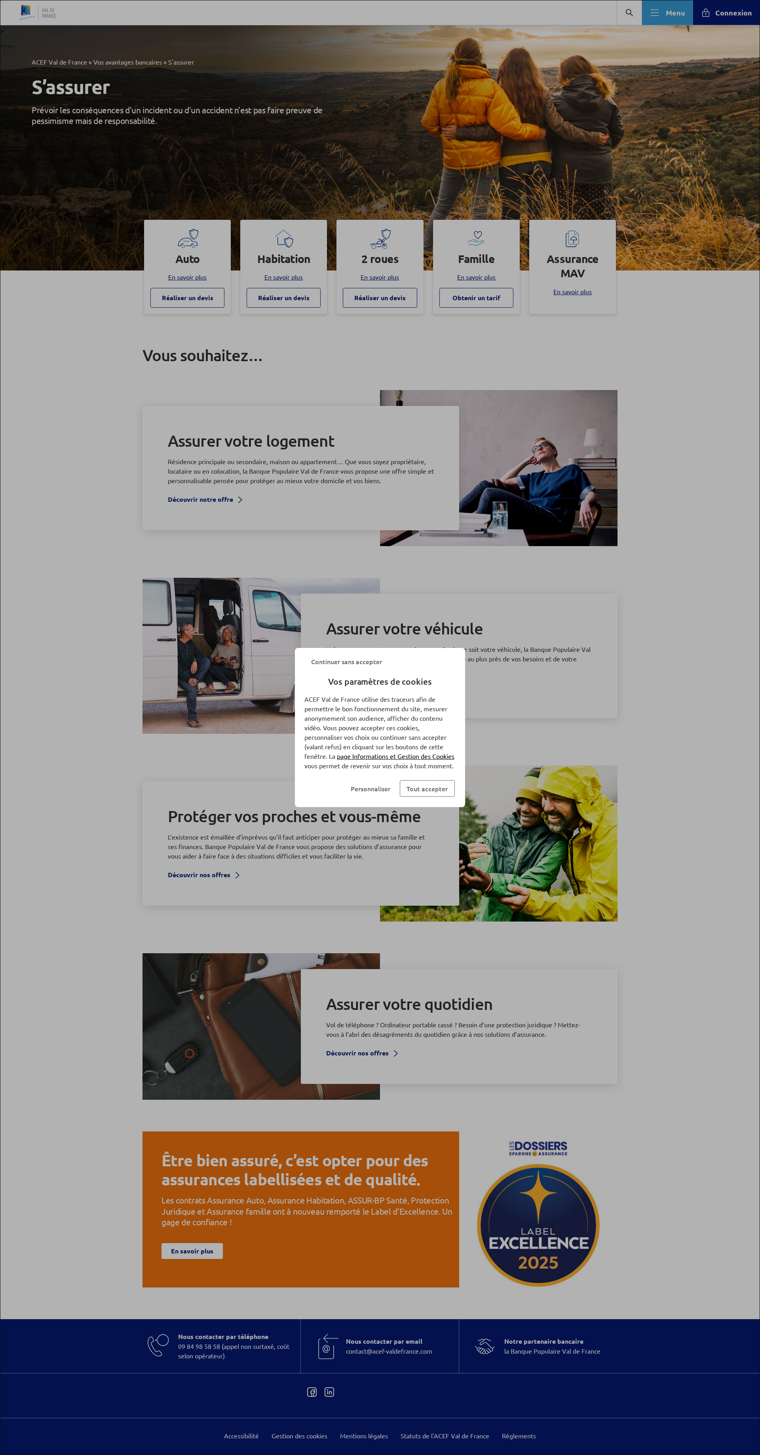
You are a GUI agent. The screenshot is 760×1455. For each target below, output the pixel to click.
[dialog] (380, 727)
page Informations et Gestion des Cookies (395, 756)
